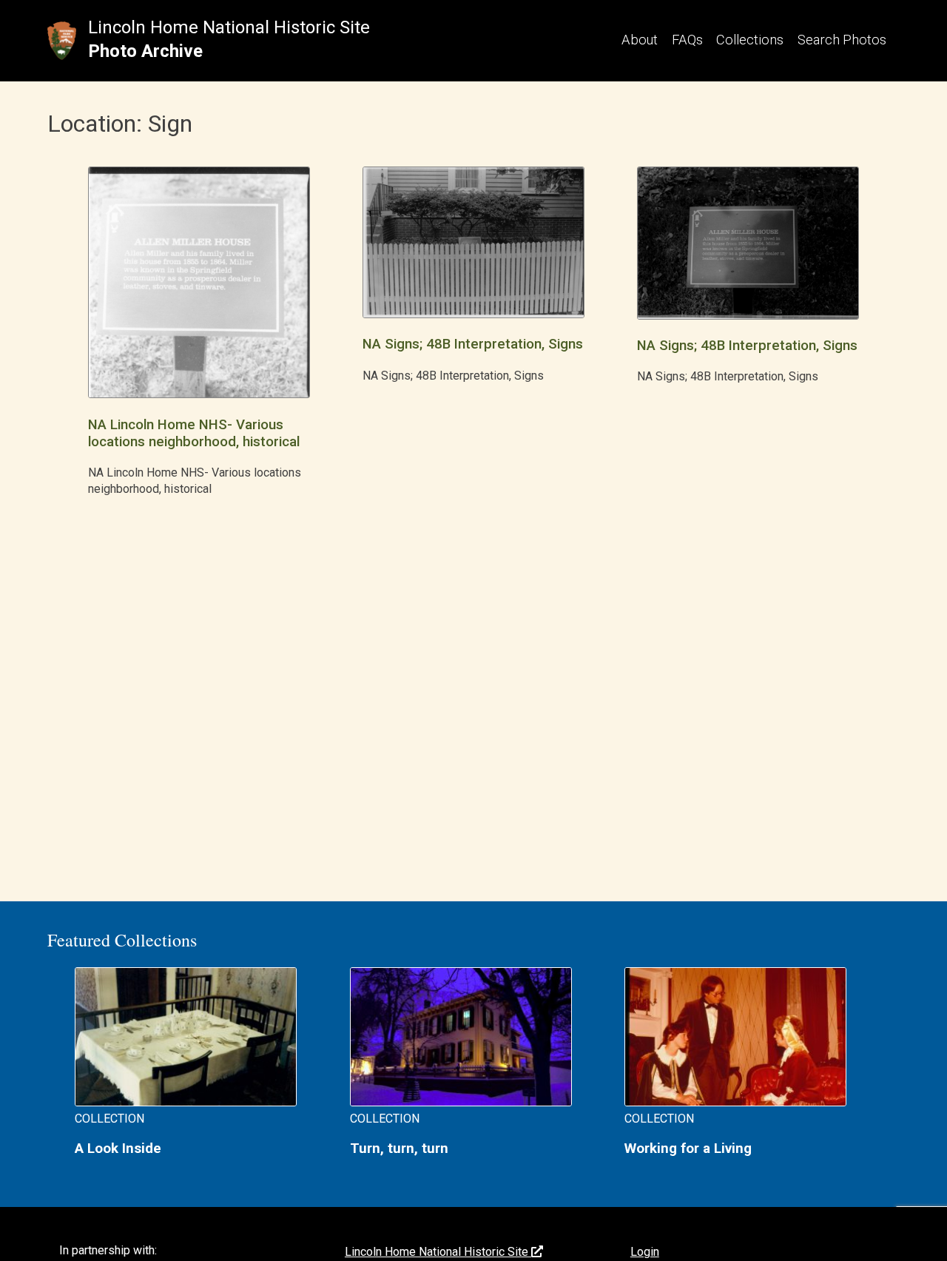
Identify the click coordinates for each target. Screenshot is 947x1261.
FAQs (687, 39)
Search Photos (842, 39)
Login (644, 1252)
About (639, 39)
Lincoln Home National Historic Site (229, 27)
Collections (749, 39)
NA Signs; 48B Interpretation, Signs (473, 344)
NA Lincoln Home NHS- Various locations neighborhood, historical (194, 433)
